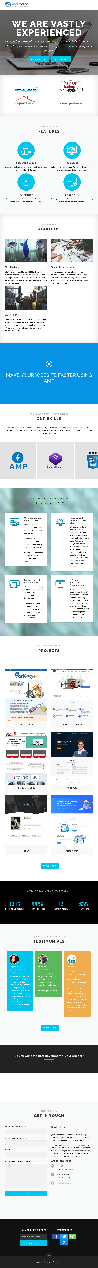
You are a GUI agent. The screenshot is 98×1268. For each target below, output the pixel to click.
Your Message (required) (17, 1161)
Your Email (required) (16, 1138)
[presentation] (94, 460)
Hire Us (49, 1061)
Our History (12, 267)
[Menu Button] (91, 5)
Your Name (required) (16, 1127)
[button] (49, 364)
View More (49, 866)
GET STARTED (61, 63)
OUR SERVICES (39, 63)
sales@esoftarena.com (65, 1183)
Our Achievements (62, 267)
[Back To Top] (49, 1256)
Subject (9, 1150)
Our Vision (11, 314)
